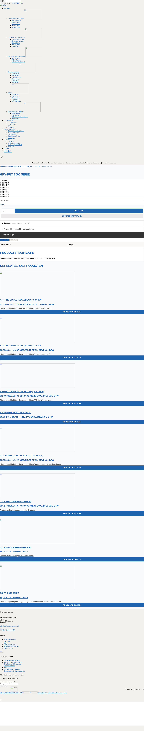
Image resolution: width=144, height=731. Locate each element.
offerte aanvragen (72, 216)
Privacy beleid (8, 648)
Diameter (3, 180)
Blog (5, 643)
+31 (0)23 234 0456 (8, 630)
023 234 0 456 (17, 3)
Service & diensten (10, 639)
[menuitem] (74, 64)
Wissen (2, 204)
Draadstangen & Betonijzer (12, 664)
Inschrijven (4, 686)
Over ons (7, 641)
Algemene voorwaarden (11, 646)
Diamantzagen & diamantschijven (19, 167)
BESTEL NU (79, 211)
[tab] (4, 240)
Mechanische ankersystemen (13, 662)
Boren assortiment (9, 666)
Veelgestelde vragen (10, 644)
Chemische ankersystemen (12, 660)
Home (2, 167)
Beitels (6, 667)
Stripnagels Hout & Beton (12, 669)
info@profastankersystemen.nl (9, 626)
